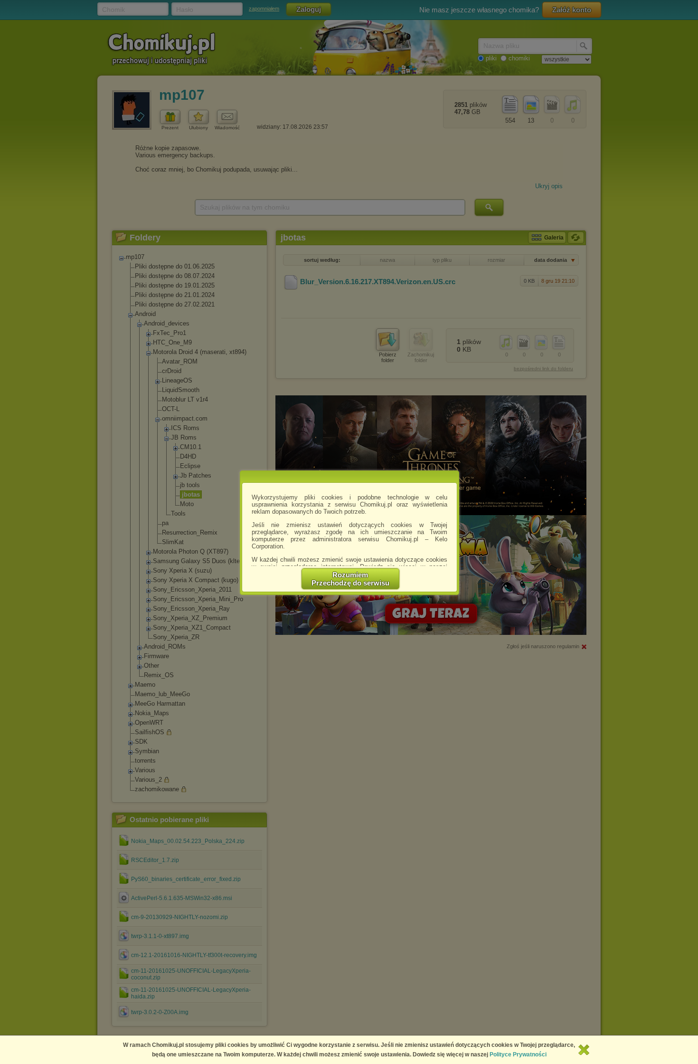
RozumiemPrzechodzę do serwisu (350, 579)
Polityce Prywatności (518, 1054)
